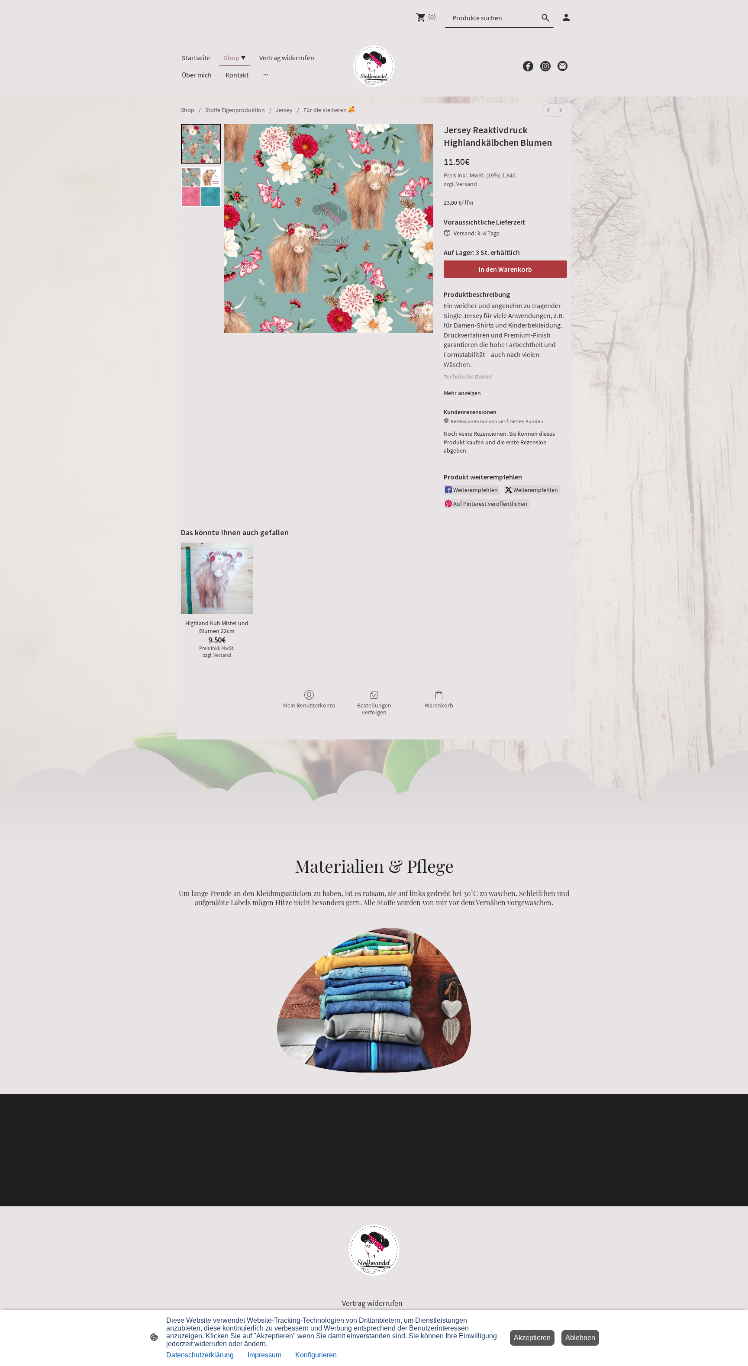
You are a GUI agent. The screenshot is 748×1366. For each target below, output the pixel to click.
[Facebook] (528, 66)
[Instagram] (545, 66)
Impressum (264, 1355)
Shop (187, 110)
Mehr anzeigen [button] (462, 393)
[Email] (563, 66)
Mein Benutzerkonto (309, 705)
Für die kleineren (325, 110)
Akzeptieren (532, 1337)
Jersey (284, 110)
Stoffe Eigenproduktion (235, 110)
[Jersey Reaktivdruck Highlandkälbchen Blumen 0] (201, 144)
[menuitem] (548, 110)
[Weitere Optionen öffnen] (265, 75)
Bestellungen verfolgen (374, 709)
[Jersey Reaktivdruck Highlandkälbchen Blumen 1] (201, 187)
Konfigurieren (316, 1355)
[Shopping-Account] (566, 17)
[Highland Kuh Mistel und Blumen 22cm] (217, 578)
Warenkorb (439, 705)
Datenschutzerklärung (200, 1355)
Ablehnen (580, 1337)
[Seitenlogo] (374, 66)
